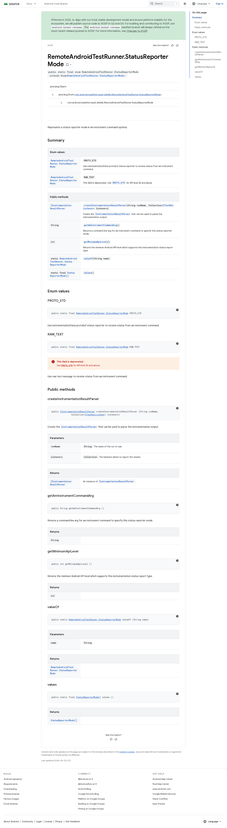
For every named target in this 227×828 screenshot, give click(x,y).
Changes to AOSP (136, 31)
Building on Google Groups (91, 803)
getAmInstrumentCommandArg (100, 225)
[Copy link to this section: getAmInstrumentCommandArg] (97, 496)
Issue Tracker (159, 803)
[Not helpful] (177, 45)
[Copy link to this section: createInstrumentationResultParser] (102, 399)
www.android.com (162, 789)
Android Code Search (56, 3)
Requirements (10, 784)
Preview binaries (11, 793)
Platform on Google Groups (91, 798)
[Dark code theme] (177, 310)
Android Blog (84, 789)
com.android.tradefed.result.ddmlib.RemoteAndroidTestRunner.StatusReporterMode (118, 94)
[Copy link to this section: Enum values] (72, 291)
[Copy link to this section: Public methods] (78, 390)
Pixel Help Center (161, 784)
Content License (127, 752)
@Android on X (85, 779)
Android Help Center (163, 779)
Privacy (58, 821)
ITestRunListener (95, 414)
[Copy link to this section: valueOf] (62, 607)
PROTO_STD (119, 182)
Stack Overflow (160, 798)
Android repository (13, 779)
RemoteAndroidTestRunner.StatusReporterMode (95, 75)
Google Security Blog (88, 793)
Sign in (219, 3)
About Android (11, 821)
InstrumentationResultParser (112, 214)
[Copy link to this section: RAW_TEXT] (66, 334)
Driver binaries (11, 803)
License (48, 821)
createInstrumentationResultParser (105, 205)
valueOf (88, 258)
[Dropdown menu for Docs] (36, 3)
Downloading (10, 789)
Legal (39, 821)
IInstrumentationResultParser (60, 207)
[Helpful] (172, 45)
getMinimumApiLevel (95, 241)
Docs (29, 3)
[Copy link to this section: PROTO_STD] (69, 301)
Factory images (11, 798)
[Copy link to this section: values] (60, 685)
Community (27, 821)
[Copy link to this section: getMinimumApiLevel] (81, 551)
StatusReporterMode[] (62, 274)
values (87, 272)
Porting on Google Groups (91, 808)
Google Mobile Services (164, 793)
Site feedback (72, 821)
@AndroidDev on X (87, 784)
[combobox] (164, 3)
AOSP (50, 45)
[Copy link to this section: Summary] (67, 141)
